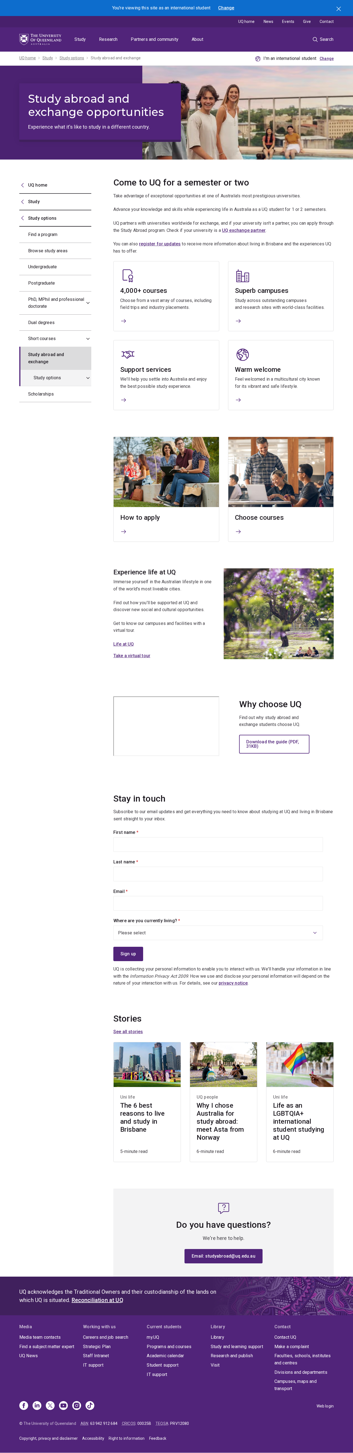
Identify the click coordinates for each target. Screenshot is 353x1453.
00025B (144, 1423)
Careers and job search (105, 1337)
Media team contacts (40, 1337)
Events (288, 21)
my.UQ (153, 1337)
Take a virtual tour (131, 655)
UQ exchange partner (244, 230)
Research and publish (232, 1355)
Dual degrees (41, 322)
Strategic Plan (97, 1346)
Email (129, 891)
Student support (162, 1365)
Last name (135, 862)
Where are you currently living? (156, 920)
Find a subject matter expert (46, 1346)
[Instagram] (76, 1406)
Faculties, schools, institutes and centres (302, 1359)
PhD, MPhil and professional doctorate (56, 303)
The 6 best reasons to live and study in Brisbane (142, 1117)
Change (226, 7)
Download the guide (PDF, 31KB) (272, 744)
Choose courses (259, 517)
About (197, 39)
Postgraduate (41, 283)
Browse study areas (48, 250)
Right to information (127, 1438)
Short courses (42, 338)
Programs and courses (169, 1346)
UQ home (246, 21)
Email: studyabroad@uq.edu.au (223, 1256)
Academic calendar (165, 1355)
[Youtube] (63, 1406)
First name (135, 832)
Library (217, 1337)
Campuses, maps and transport (295, 1385)
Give (307, 21)
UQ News (28, 1355)
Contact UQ (285, 1337)
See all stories (128, 1031)
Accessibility (93, 1438)
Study (80, 39)
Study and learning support (237, 1346)
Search (339, 9)
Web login (325, 1406)
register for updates (160, 243)
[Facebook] (23, 1406)
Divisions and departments (300, 1372)
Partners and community (154, 39)
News (269, 21)
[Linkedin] (37, 1406)
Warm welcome (258, 369)
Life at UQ (123, 644)
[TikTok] (89, 1406)
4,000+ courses (143, 291)
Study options (72, 58)
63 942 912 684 (103, 1423)
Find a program (42, 234)
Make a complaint (291, 1346)
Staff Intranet (96, 1355)
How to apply (140, 517)
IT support (93, 1365)
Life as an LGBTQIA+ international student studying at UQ (298, 1121)
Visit (215, 1365)
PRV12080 (179, 1423)
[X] (50, 1406)
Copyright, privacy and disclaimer (48, 1438)
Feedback (157, 1438)
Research (108, 39)
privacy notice (233, 983)
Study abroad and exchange (116, 58)
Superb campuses (261, 291)
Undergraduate (42, 266)
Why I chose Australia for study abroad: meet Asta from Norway (220, 1121)
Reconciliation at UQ (97, 1300)
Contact (327, 21)
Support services (146, 369)
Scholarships (41, 394)
